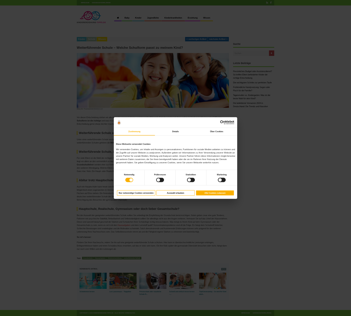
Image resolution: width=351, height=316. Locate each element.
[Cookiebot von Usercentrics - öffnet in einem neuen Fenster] (222, 122)
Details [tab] (175, 131)
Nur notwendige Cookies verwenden (136, 193)
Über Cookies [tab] (216, 131)
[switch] (160, 180)
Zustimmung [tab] (134, 131)
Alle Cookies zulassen (215, 193)
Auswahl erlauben (175, 193)
